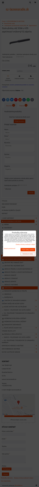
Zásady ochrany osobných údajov (25, 244)
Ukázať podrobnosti (9, 248)
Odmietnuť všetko (28, 254)
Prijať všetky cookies (28, 250)
